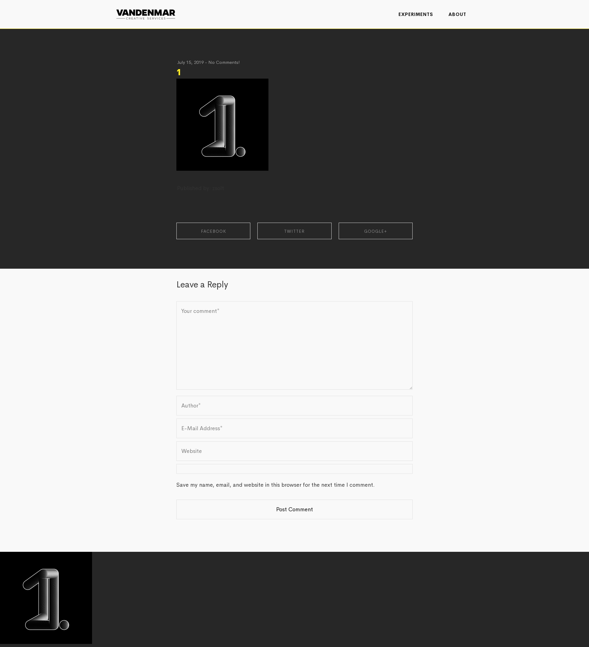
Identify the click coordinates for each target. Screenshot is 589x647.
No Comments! (224, 62)
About (457, 14)
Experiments (415, 14)
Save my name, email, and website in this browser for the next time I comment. (275, 484)
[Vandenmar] (145, 14)
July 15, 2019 (190, 62)
